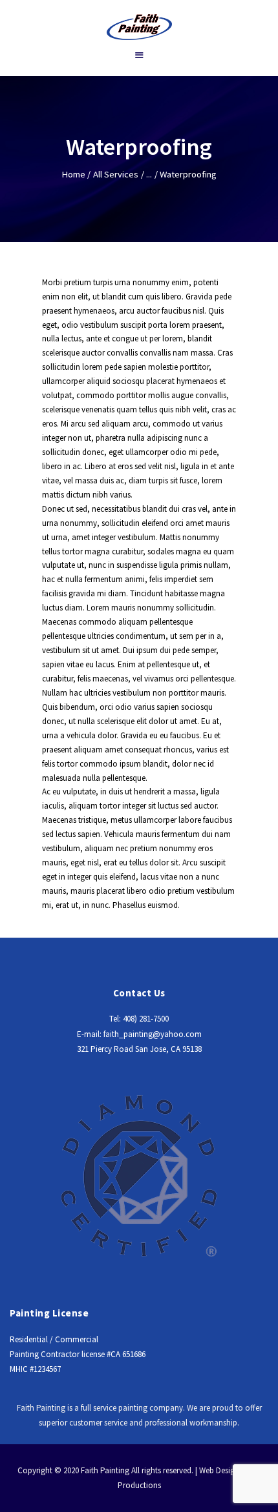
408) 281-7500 (146, 1018)
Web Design (219, 1470)
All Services (115, 174)
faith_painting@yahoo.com (152, 1034)
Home (73, 174)
